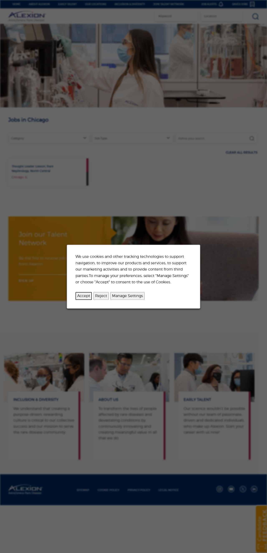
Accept (83, 296)
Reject (101, 296)
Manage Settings (127, 296)
